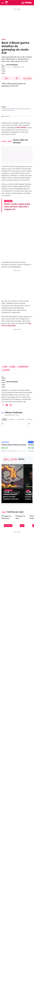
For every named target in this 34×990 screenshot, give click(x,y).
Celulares (29, 419)
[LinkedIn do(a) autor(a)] (6, 405)
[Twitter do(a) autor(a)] (3, 405)
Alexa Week (20, 419)
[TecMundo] (6, 2)
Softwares (12, 419)
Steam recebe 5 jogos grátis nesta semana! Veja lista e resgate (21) (17, 207)
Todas (4, 419)
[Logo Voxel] (26, 2)
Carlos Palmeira (12, 65)
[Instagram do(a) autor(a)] (10, 405)
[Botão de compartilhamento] (6, 78)
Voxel (4, 39)
